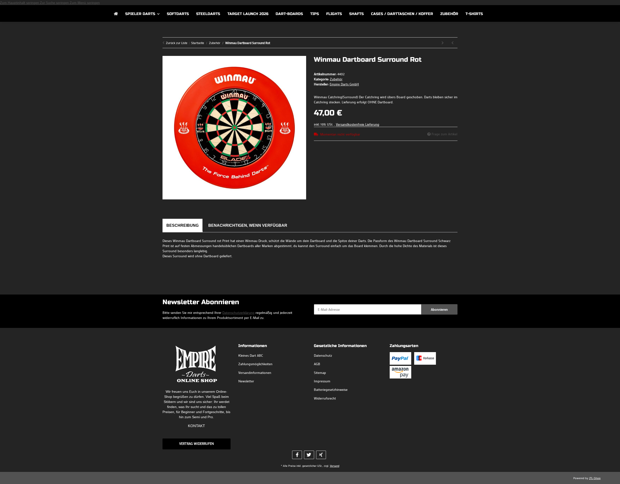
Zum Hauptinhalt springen (20, 2)
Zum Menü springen (85, 2)
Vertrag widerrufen (196, 443)
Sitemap (320, 372)
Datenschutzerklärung (238, 312)
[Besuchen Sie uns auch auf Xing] (321, 455)
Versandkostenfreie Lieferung (357, 124)
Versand (334, 466)
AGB (317, 364)
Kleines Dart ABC (250, 355)
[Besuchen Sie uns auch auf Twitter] (309, 455)
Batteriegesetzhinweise (331, 389)
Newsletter (246, 381)
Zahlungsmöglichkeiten (255, 364)
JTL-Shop (595, 478)
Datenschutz (323, 355)
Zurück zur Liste (176, 43)
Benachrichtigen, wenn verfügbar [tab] (247, 225)
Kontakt (196, 426)
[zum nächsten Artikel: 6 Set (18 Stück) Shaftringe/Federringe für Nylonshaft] (443, 43)
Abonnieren (439, 309)
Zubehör (336, 79)
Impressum (322, 381)
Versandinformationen (254, 372)
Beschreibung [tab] (182, 225)
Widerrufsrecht (325, 398)
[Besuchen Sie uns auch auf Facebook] (297, 455)
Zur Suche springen (55, 2)
